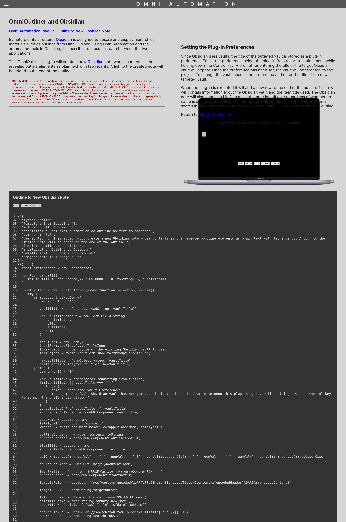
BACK (256, 163)
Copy (16, 206)
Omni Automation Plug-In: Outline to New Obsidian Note (59, 31)
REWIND (265, 163)
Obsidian (64, 39)
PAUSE (249, 163)
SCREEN (275, 163)
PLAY (241, 163)
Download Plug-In (31, 206)
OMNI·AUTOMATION (187, 4)
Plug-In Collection (216, 114)
